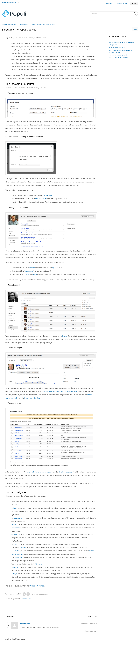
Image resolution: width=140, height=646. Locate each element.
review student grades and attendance (39, 472)
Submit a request (122, 3)
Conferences (15, 534)
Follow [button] (135, 29)
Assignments (28, 271)
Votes (95, 616)
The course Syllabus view (116, 47)
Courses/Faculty (24, 24)
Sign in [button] (134, 3)
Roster (64, 336)
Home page (48, 195)
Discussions (15, 528)
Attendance (39, 564)
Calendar (23, 547)
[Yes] (24, 594)
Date (89, 616)
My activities (109, 3)
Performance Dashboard (32, 398)
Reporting (14, 567)
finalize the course (65, 472)
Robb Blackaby (25, 623)
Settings (32, 268)
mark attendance (71, 391)
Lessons (27, 274)
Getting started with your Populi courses (42, 24)
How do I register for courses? (118, 58)
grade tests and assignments (54, 391)
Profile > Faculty (40, 199)
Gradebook (18, 557)
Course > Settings (36, 585)
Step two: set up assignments (117, 55)
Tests (35, 274)
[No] (28, 594)
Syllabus (55, 268)
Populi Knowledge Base (9, 24)
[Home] (14, 13)
